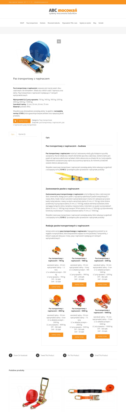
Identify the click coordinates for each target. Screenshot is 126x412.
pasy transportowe (29, 125)
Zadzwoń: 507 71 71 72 (25, 2)
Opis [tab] (12, 134)
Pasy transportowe (45, 120)
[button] (59, 41)
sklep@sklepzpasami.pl (41, 2)
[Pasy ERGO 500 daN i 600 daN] (35, 393)
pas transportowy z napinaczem (50, 122)
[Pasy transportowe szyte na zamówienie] (90, 393)
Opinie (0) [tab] (22, 134)
